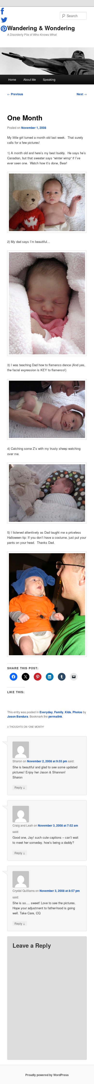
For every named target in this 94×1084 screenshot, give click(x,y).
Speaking (49, 79)
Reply (19, 787)
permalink (55, 716)
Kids (68, 712)
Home (12, 79)
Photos (77, 712)
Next (82, 94)
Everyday (46, 712)
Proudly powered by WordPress (47, 1075)
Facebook (4, 11)
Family (58, 712)
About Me (29, 79)
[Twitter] (4, 19)
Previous (15, 94)
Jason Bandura (17, 716)
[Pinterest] (4, 28)
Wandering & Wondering (41, 28)
